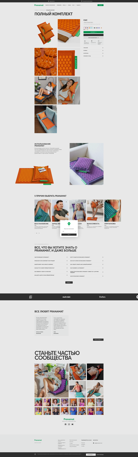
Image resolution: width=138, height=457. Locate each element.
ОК (68, 234)
